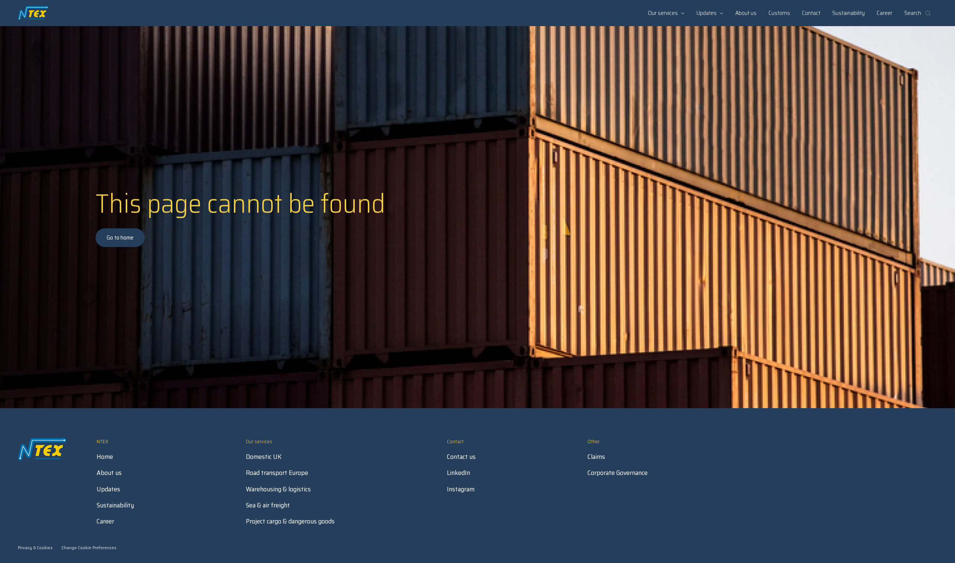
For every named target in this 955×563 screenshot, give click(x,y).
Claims (596, 457)
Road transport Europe (277, 473)
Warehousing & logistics (278, 489)
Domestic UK (264, 457)
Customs (779, 13)
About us (746, 13)
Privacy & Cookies (35, 547)
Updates (108, 489)
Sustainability (848, 13)
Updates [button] (706, 13)
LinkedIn (458, 473)
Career (884, 13)
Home (105, 457)
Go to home (120, 237)
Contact (811, 13)
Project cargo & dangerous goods (290, 521)
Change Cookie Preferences (89, 547)
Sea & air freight (268, 505)
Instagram (461, 489)
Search (912, 13)
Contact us (461, 457)
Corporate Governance (618, 473)
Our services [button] (663, 13)
